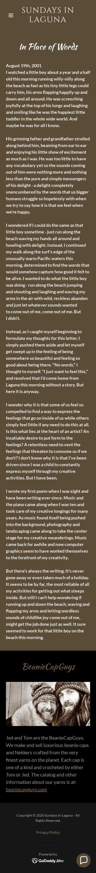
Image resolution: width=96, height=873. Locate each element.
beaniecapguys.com (26, 789)
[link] (47, 20)
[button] (12, 15)
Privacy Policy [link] (48, 832)
